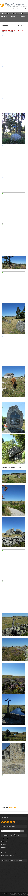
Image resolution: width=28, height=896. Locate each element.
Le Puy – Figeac (20, 30)
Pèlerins (3, 847)
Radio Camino (4, 30)
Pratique (3, 852)
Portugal (9, 20)
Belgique (21, 13)
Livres (2, 844)
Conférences (3, 838)
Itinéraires (3, 841)
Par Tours (22, 16)
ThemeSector (15, 894)
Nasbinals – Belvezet (13, 807)
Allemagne (14, 13)
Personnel (3, 850)
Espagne (3, 20)
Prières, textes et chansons (6, 855)
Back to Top (25, 893)
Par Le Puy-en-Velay (13, 16)
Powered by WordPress (23, 894)
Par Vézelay (4, 16)
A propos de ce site (5, 13)
